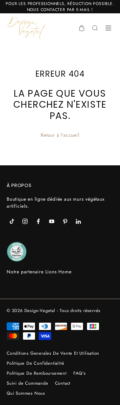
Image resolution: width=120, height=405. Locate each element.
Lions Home (58, 271)
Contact (63, 383)
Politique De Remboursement (37, 373)
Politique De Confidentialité (35, 363)
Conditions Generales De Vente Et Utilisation (53, 353)
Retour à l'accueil (60, 135)
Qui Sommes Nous (26, 393)
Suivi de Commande (27, 383)
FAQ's (79, 373)
